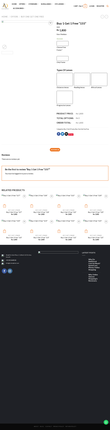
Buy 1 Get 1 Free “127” (14, 212)
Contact (48, 426)
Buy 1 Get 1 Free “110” (14, 237)
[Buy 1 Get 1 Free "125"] (95, 226)
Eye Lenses (59, 4)
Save (71, 134)
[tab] (55, 149)
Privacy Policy (58, 426)
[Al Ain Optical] (5, 6)
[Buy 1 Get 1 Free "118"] (41, 201)
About (36, 426)
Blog (42, 426)
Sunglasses (46, 4)
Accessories (18, 8)
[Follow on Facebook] (4, 271)
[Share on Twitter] (62, 134)
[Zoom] (4, 47)
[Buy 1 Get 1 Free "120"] (95, 201)
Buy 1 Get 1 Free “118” (41, 212)
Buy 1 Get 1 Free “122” (68, 212)
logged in (17, 173)
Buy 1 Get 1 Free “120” (96, 212)
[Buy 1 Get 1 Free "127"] (14, 201)
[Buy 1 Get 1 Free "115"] (68, 226)
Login (91, 6)
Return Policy (71, 426)
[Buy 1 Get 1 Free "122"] (68, 201)
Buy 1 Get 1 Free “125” (96, 237)
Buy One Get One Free (32, 16)
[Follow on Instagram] (9, 271)
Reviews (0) (55, 150)
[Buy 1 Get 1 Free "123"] (41, 226)
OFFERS (22, 4)
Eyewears (33, 4)
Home (14, 4)
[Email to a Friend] (66, 134)
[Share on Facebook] (58, 134)
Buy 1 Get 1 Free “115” (68, 237)
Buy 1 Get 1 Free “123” (41, 237)
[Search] (107, 6)
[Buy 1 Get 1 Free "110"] (14, 226)
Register (100, 6)
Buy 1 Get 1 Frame (69, 129)
